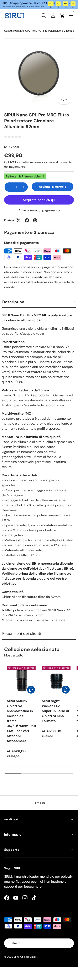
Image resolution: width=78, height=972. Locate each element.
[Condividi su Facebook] (27, 220)
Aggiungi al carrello (52, 186)
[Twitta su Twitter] (18, 220)
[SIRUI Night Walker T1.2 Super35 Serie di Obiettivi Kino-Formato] (57, 680)
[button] (39, 302)
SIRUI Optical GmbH (25, 956)
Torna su (39, 803)
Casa (7, 30)
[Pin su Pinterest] (35, 220)
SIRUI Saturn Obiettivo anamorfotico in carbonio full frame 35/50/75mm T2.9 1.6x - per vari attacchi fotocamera (21, 721)
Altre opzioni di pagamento (39, 210)
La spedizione (24, 162)
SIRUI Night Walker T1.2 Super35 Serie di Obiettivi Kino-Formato (55, 711)
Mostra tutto (13, 655)
